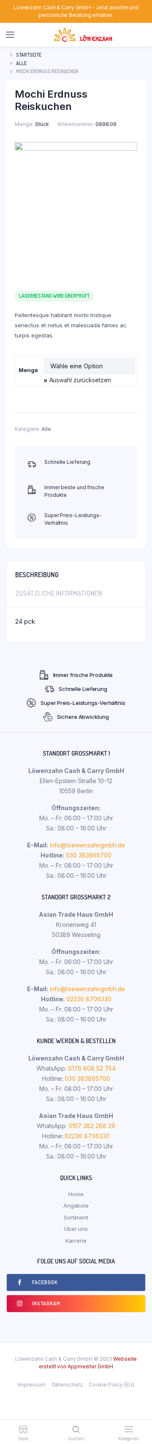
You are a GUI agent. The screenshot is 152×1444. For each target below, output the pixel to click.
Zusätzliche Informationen (58, 593)
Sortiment (76, 1217)
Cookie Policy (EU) (111, 1384)
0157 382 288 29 (91, 1125)
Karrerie (75, 1240)
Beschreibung (37, 574)
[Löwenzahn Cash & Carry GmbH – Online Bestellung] (84, 34)
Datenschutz (67, 1384)
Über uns (76, 1228)
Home (76, 1194)
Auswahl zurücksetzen (80, 380)
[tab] (76, 572)
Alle (21, 63)
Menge (28, 370)
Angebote (76, 1205)
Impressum (31, 1384)
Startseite (28, 55)
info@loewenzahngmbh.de (87, 845)
